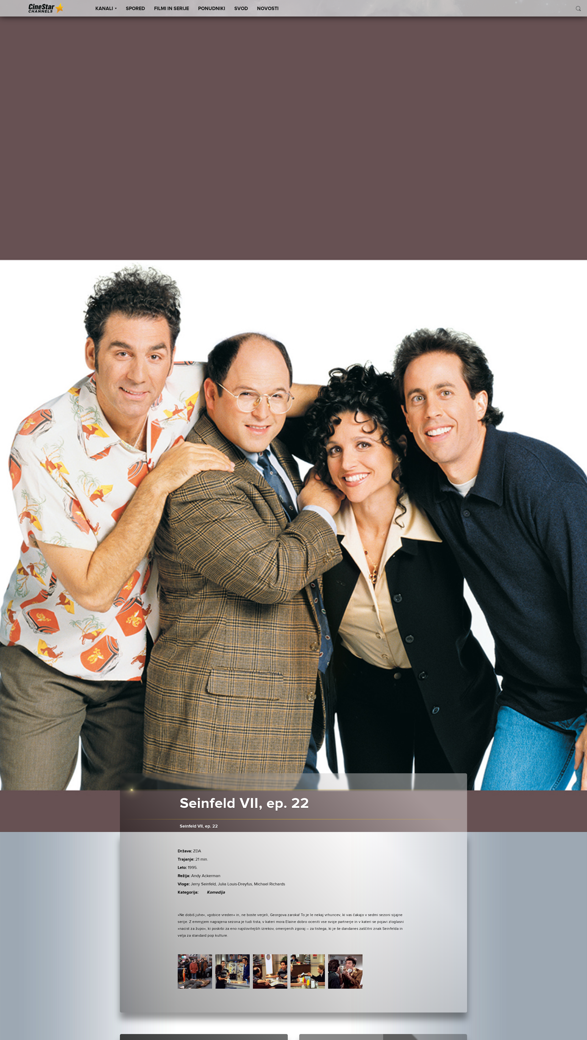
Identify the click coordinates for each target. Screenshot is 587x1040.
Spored (135, 9)
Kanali (104, 9)
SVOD (241, 9)
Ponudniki (211, 9)
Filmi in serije (171, 9)
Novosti (268, 9)
